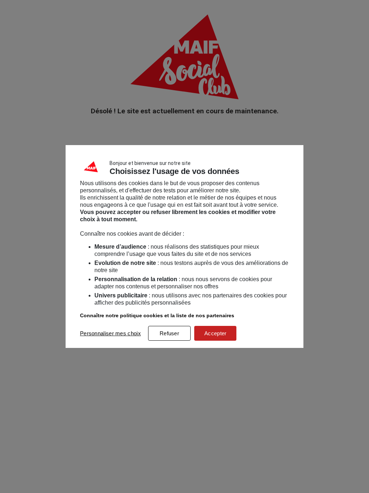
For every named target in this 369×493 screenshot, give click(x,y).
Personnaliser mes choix (110, 333)
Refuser (169, 333)
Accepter (215, 333)
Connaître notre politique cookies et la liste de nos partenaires (157, 315)
